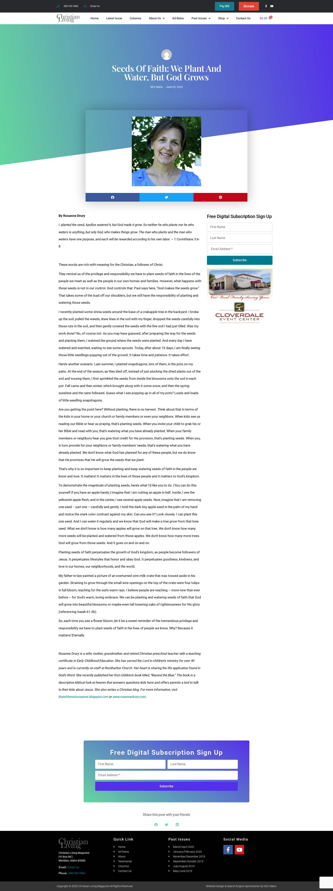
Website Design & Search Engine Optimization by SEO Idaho (241, 886)
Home (94, 18)
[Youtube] (272, 6)
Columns (135, 18)
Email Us (73, 867)
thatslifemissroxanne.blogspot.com (83, 697)
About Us (155, 18)
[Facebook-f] (266, 6)
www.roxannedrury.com (129, 697)
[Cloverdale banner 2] (239, 296)
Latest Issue (114, 18)
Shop (221, 18)
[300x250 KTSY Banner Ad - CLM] (240, 366)
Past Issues (199, 18)
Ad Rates (178, 18)
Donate (249, 6)
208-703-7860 (76, 873)
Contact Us (243, 18)
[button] (113, 197)
